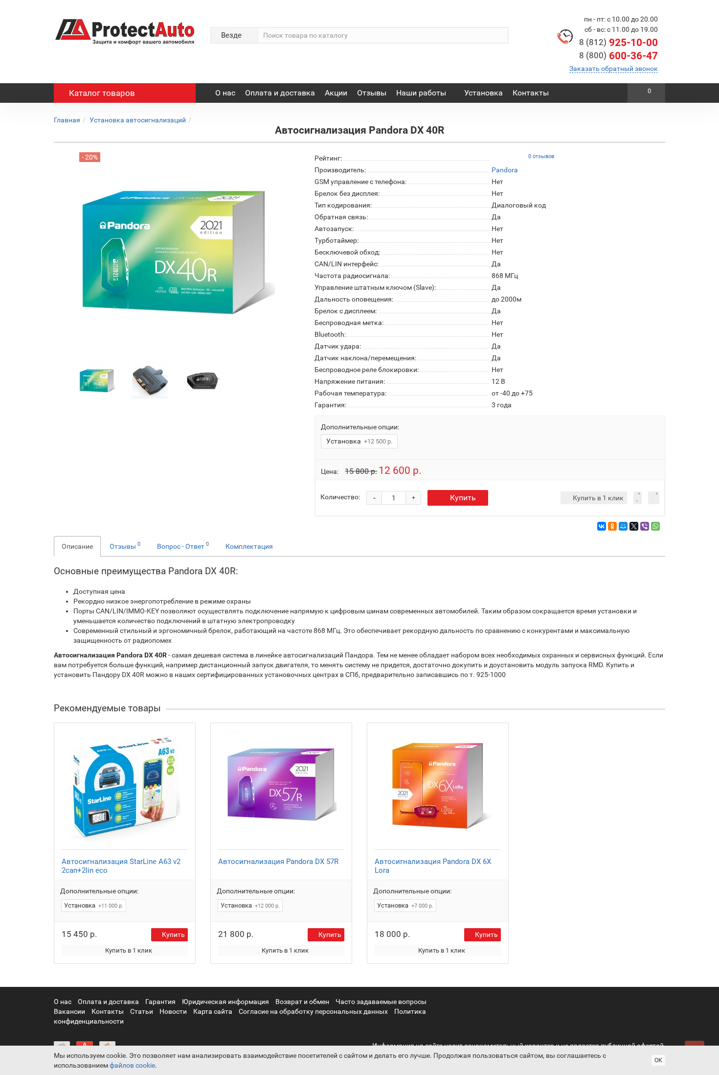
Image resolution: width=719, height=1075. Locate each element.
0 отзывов (541, 156)
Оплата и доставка (280, 92)
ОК (658, 1060)
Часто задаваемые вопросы (381, 1001)
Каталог (102, 93)
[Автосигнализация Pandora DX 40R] (97, 380)
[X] (633, 526)
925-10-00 (618, 42)
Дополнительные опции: (360, 427)
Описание (77, 546)
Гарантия (160, 1001)
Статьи (141, 1011)
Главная (67, 120)
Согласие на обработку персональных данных (313, 1011)
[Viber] (644, 526)
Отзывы (371, 92)
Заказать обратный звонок (613, 68)
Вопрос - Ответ (183, 545)
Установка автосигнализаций (138, 120)
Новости (173, 1011)
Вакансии (69, 1011)
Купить (463, 497)
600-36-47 (618, 56)
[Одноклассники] (612, 526)
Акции (336, 92)
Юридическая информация (225, 1001)
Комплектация (249, 546)
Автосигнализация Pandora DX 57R (278, 861)
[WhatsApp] (655, 526)
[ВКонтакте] (601, 526)
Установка (483, 92)
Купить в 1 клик (128, 950)
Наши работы (421, 92)
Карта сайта (212, 1011)
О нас (225, 92)
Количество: (340, 497)
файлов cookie (132, 1065)
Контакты (531, 92)
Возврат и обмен (302, 1001)
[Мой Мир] (623, 526)
